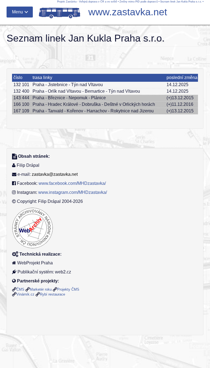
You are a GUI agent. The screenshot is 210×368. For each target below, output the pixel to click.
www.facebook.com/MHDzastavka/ (72, 183)
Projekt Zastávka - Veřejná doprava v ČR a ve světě (87, 1)
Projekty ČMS (68, 289)
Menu (17, 12)
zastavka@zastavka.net (55, 174)
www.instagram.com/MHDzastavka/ (72, 192)
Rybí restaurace (52, 294)
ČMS (20, 289)
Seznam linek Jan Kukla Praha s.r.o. (181, 1)
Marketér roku (41, 289)
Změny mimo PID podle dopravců (138, 1)
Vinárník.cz (25, 294)
